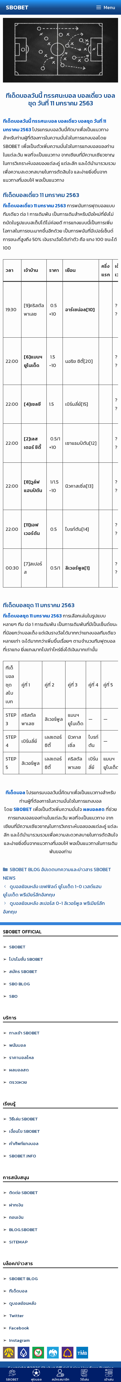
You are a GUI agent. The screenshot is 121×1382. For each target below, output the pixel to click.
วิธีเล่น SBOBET (23, 1118)
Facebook (19, 1327)
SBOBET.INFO (22, 1155)
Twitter (16, 1315)
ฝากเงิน (16, 1204)
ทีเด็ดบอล (15, 792)
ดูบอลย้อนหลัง (22, 1303)
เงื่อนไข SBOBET (24, 1131)
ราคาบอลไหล (21, 1057)
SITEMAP (18, 1241)
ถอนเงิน (16, 1217)
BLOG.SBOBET (23, 1229)
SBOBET (17, 7)
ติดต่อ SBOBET (23, 1192)
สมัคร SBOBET (23, 971)
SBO (13, 996)
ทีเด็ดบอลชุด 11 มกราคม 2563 (32, 615)
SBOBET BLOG (23, 1278)
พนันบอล (17, 1045)
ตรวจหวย (18, 1082)
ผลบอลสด (94, 809)
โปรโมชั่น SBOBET (26, 959)
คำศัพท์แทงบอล (23, 1143)
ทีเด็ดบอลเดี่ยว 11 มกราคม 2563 (34, 205)
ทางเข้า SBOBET (24, 1032)
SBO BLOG (19, 983)
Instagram (19, 1340)
